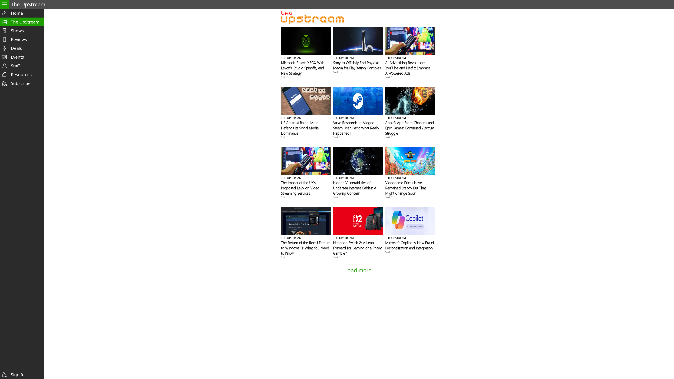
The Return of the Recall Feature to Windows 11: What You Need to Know (306, 248)
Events (17, 57)
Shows (17, 31)
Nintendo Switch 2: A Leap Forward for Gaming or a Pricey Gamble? (357, 248)
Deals (16, 48)
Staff (15, 66)
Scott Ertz (285, 77)
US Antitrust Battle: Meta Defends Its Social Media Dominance (300, 128)
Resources (21, 74)
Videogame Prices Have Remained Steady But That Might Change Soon (405, 188)
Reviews (19, 39)
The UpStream (25, 22)
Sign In (18, 374)
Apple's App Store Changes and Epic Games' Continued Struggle (409, 128)
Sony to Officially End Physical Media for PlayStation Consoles (357, 65)
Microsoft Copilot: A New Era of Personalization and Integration (409, 245)
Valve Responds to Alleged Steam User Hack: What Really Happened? (356, 128)
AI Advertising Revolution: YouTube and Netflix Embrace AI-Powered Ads (407, 68)
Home (17, 13)
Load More (359, 270)
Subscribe (21, 83)
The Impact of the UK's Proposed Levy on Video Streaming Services (300, 188)
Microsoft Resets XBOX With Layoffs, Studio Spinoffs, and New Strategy (302, 68)
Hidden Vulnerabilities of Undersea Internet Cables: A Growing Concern (354, 188)
